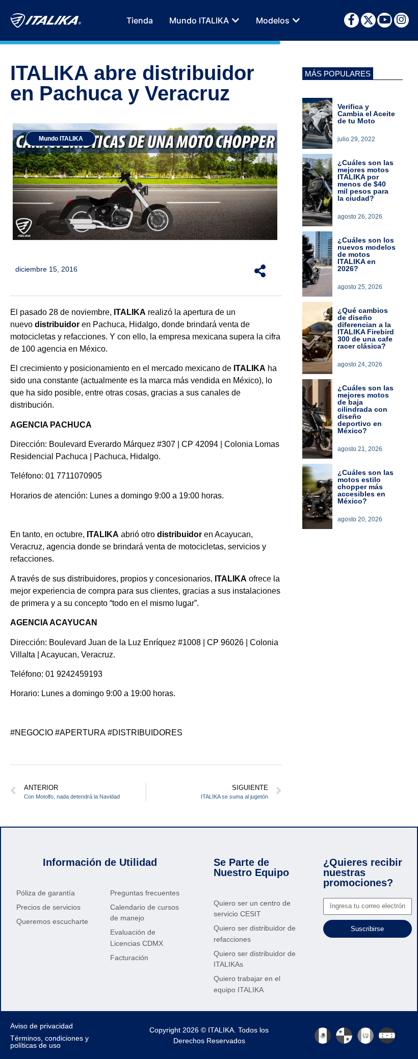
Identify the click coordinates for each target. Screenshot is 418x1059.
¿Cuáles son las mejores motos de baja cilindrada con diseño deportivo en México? (365, 409)
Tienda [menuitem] (139, 20)
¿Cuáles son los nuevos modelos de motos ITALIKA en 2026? (366, 254)
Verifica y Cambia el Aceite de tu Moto (366, 113)
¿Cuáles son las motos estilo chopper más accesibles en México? (365, 486)
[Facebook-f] (351, 20)
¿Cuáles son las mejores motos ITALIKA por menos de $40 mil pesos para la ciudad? (365, 180)
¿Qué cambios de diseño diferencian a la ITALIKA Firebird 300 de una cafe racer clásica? (365, 328)
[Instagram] (401, 20)
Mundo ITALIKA (61, 138)
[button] (235, 20)
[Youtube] (384, 20)
